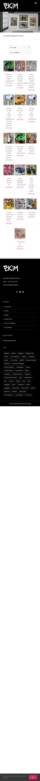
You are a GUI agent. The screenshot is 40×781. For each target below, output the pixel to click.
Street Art (7, 391)
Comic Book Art (15, 357)
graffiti (22, 360)
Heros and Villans (31, 360)
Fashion (24, 357)
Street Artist (22, 391)
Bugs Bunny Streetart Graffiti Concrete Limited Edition (31, 81)
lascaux (28, 367)
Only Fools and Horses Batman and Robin (31, 184)
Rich (29, 381)
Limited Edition (8, 370)
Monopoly (7, 374)
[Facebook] (17, 292)
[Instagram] (23, 292)
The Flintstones (8, 395)
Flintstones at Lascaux (21, 244)
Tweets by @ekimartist (9, 340)
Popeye (18, 381)
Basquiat (6, 353)
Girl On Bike (14, 360)
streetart (14, 391)
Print (24, 381)
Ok (33, 777)
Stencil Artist (24, 388)
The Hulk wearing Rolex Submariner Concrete (9, 79)
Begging (20, 353)
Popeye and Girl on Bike (20, 214)
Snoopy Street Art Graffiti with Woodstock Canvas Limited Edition (9, 116)
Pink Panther (27, 377)
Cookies (6, 315)
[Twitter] (20, 292)
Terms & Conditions (9, 323)
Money (27, 370)
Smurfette (20, 384)
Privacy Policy (8, 319)
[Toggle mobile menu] (36, 3)
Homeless (7, 363)
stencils (33, 388)
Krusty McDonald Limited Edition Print (9, 216)
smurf (13, 384)
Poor (5, 381)
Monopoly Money (17, 374)
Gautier (6, 360)
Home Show (7, 306)
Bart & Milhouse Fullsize (31, 149)
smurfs (28, 384)
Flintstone (31, 357)
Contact (6, 311)
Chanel (6, 357)
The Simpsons (19, 395)
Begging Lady (29, 353)
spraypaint (7, 388)
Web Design (20, 403)
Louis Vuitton (18, 370)
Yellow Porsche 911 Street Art (20, 112)
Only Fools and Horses (10, 377)
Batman (13, 353)
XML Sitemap (8, 327)
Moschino (27, 374)
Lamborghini (19, 367)
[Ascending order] (29, 47)
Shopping (7, 384)
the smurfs (29, 395)
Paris (20, 377)
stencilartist (15, 388)
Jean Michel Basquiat (18, 363)
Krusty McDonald (9, 367)
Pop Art (11, 381)
